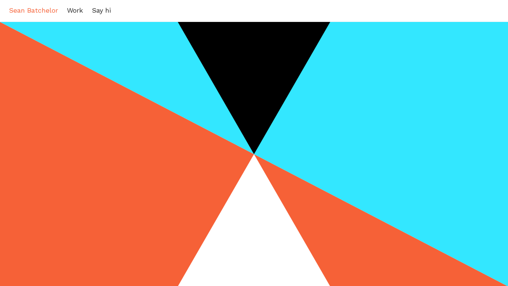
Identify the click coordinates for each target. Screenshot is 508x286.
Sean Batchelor (33, 10)
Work (75, 10)
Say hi (101, 10)
